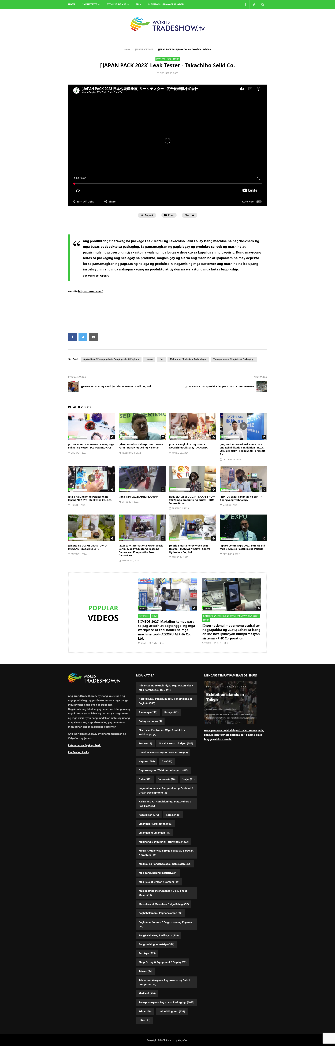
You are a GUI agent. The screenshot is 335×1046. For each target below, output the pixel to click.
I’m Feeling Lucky (78, 752)
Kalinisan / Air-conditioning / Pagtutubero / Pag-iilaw (165, 804)
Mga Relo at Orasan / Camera (159, 882)
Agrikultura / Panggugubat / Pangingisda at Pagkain (111, 359)
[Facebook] (245, 4)
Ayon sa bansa (116, 4)
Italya (189, 779)
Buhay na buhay (150, 721)
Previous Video (77, 377)
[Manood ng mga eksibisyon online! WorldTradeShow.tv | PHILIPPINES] (167, 24)
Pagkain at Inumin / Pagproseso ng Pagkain (165, 924)
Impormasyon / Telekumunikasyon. (163, 770)
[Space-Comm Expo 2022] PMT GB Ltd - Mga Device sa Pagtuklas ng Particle (243, 547)
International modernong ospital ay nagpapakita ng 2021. (231, 616)
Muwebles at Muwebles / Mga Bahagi (164, 904)
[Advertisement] (167, 313)
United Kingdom (171, 1011)
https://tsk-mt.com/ (90, 291)
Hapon (149, 359)
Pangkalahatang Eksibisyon (159, 935)
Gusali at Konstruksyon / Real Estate (163, 752)
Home (127, 49)
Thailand (147, 993)
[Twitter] (254, 4)
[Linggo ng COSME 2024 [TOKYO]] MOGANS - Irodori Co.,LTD (88, 547)
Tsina (145, 1011)
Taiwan (145, 971)
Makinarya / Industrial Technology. (188, 359)
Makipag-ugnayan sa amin (166, 4)
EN (137, 4)
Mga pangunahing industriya (158, 872)
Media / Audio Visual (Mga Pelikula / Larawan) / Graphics (166, 853)
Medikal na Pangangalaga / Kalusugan (165, 864)
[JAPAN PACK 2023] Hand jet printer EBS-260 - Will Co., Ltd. (116, 386)
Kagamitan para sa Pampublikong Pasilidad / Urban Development (166, 790)
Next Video (260, 377)
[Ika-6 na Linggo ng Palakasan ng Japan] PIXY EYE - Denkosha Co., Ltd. (90, 498)
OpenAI (104, 275)
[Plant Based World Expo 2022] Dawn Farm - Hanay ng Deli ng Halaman (141, 446)
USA (144, 1020)
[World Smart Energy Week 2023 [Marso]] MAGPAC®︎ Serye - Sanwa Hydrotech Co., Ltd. (189, 549)
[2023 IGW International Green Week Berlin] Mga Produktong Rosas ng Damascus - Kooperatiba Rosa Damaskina (141, 550)
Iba (161, 359)
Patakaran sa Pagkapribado (84, 745)
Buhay (171, 712)
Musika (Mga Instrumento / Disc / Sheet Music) (163, 893)
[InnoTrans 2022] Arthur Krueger (138, 496)
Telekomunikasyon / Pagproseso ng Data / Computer (164, 982)
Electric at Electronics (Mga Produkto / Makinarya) (162, 732)
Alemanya (148, 712)
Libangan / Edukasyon (155, 823)
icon (91, 426)
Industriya (90, 4)
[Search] (262, 4)
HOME (72, 4)
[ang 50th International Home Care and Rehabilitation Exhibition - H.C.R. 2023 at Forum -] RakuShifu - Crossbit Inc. (242, 449)
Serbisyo (147, 953)
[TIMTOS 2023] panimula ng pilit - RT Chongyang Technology (242, 498)
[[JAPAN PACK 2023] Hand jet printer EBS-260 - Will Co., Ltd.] (73, 386)
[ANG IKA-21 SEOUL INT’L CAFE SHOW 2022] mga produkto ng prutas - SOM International (192, 500)
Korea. (173, 814)
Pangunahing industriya (156, 944)
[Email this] (93, 337)
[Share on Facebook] (72, 337)
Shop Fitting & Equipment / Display (163, 962)
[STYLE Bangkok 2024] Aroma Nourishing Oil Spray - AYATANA (188, 446)
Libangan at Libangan (154, 832)
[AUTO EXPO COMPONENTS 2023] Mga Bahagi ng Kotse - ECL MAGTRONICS (91, 446)
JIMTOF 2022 (144, 616)
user (143, 642)
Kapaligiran (149, 814)
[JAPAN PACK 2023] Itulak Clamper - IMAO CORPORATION (219, 386)
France (145, 743)
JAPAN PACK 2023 (144, 49)
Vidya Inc (183, 1040)
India (145, 779)
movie (176, 59)
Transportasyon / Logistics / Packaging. (233, 359)
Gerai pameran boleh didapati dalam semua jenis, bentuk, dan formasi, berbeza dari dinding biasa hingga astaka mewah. (234, 735)
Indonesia (167, 779)
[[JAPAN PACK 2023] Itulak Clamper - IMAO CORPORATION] (261, 386)
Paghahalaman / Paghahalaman (160, 913)
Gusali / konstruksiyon (176, 743)
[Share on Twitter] (83, 337)
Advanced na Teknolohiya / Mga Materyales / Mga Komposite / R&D (166, 688)
